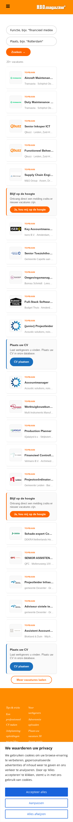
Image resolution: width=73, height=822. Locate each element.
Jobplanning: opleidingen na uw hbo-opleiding (13, 738)
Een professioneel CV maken (13, 719)
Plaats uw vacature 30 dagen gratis (35, 736)
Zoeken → (18, 52)
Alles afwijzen (36, 814)
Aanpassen (36, 803)
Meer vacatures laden (31, 679)
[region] (36, 782)
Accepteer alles (36, 792)
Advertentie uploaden (34, 722)
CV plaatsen (21, 361)
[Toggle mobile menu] (8, 6)
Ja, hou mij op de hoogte (30, 209)
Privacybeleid (60, 700)
